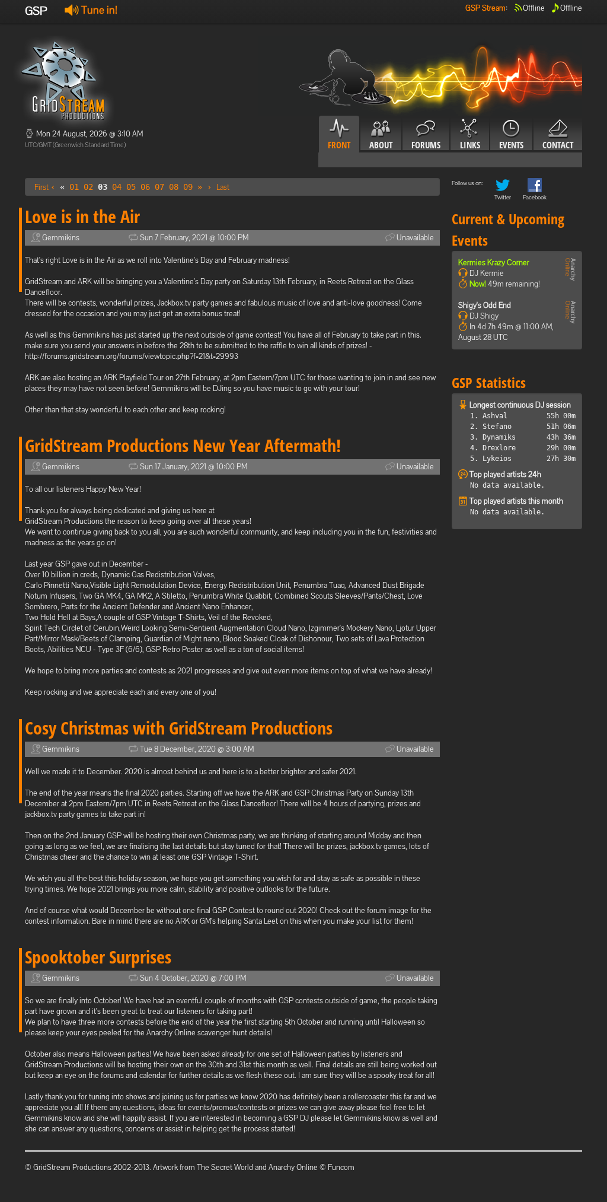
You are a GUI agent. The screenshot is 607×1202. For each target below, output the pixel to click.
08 (173, 187)
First (41, 187)
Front (339, 145)
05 (131, 187)
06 (145, 187)
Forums (425, 145)
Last (222, 187)
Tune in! (98, 10)
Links (470, 145)
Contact (557, 145)
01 (74, 187)
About (380, 145)
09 (188, 187)
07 (159, 187)
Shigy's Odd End (484, 305)
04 (117, 187)
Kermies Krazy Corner (493, 262)
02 (88, 187)
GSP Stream (485, 8)
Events (511, 145)
